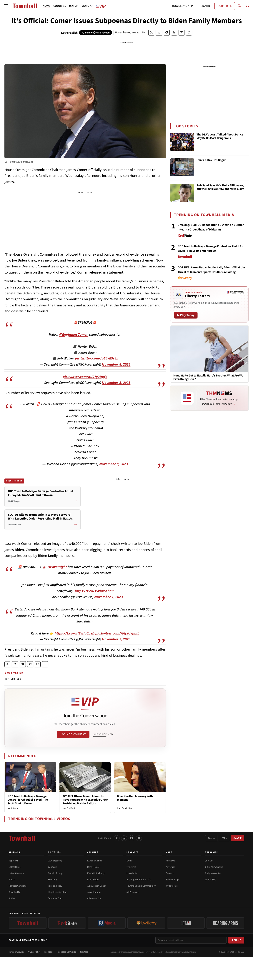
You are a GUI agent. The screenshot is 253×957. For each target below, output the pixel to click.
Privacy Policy (33, 951)
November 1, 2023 (108, 597)
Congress (52, 867)
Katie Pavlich (69, 33)
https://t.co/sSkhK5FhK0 (94, 591)
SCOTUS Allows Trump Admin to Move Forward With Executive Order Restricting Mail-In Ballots (85, 799)
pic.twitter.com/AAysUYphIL (117, 633)
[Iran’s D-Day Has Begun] (182, 167)
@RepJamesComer (73, 334)
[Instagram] (124, 838)
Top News (13, 860)
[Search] (239, 6)
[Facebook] (131, 838)
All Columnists (94, 898)
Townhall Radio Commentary (141, 886)
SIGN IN (205, 6)
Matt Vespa (13, 808)
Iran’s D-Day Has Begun (211, 160)
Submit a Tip (172, 879)
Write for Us (171, 886)
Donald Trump (55, 873)
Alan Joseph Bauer (96, 886)
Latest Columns (16, 873)
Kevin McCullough (96, 873)
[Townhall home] (22, 838)
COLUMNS (59, 6)
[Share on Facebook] (167, 32)
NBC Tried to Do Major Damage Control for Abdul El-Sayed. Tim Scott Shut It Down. (28, 799)
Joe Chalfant (68, 808)
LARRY (129, 860)
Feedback (48, 951)
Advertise (170, 867)
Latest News (14, 867)
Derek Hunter (93, 867)
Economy (52, 879)
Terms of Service (16, 951)
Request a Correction (66, 951)
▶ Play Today (185, 315)
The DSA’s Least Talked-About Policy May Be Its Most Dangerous (220, 136)
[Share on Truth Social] (159, 32)
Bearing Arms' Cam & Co (138, 879)
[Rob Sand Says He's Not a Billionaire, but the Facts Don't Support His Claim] (182, 193)
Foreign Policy (55, 886)
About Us (170, 860)
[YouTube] (139, 838)
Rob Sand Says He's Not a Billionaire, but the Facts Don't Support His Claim (220, 187)
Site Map (84, 951)
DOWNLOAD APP (182, 6)
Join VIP (238, 838)
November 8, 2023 (116, 364)
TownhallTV (14, 892)
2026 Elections (55, 860)
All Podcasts (132, 892)
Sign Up (236, 940)
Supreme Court (55, 898)
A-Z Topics (54, 852)
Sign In (211, 838)
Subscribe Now (103, 734)
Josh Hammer (94, 892)
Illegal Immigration (57, 892)
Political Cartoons (17, 886)
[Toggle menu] (6, 6)
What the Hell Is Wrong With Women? (135, 798)
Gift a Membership (214, 867)
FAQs (224, 838)
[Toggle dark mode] (247, 6)
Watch (12, 879)
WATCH (73, 6)
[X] (117, 838)
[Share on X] (151, 32)
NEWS (46, 6)
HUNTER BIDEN (12, 679)
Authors (12, 898)
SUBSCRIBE (225, 6)
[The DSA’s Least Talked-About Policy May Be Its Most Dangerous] (182, 142)
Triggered (131, 867)
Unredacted (132, 873)
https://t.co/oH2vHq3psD (74, 633)
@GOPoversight (55, 567)
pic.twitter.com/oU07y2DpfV (85, 376)
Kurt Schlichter (124, 808)
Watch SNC (210, 879)
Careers (169, 873)
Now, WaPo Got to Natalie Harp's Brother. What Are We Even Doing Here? (208, 377)
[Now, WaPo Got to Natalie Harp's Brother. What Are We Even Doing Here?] (209, 349)
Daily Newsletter (213, 873)
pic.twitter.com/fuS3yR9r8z (96, 358)
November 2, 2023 (116, 639)
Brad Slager (93, 879)
